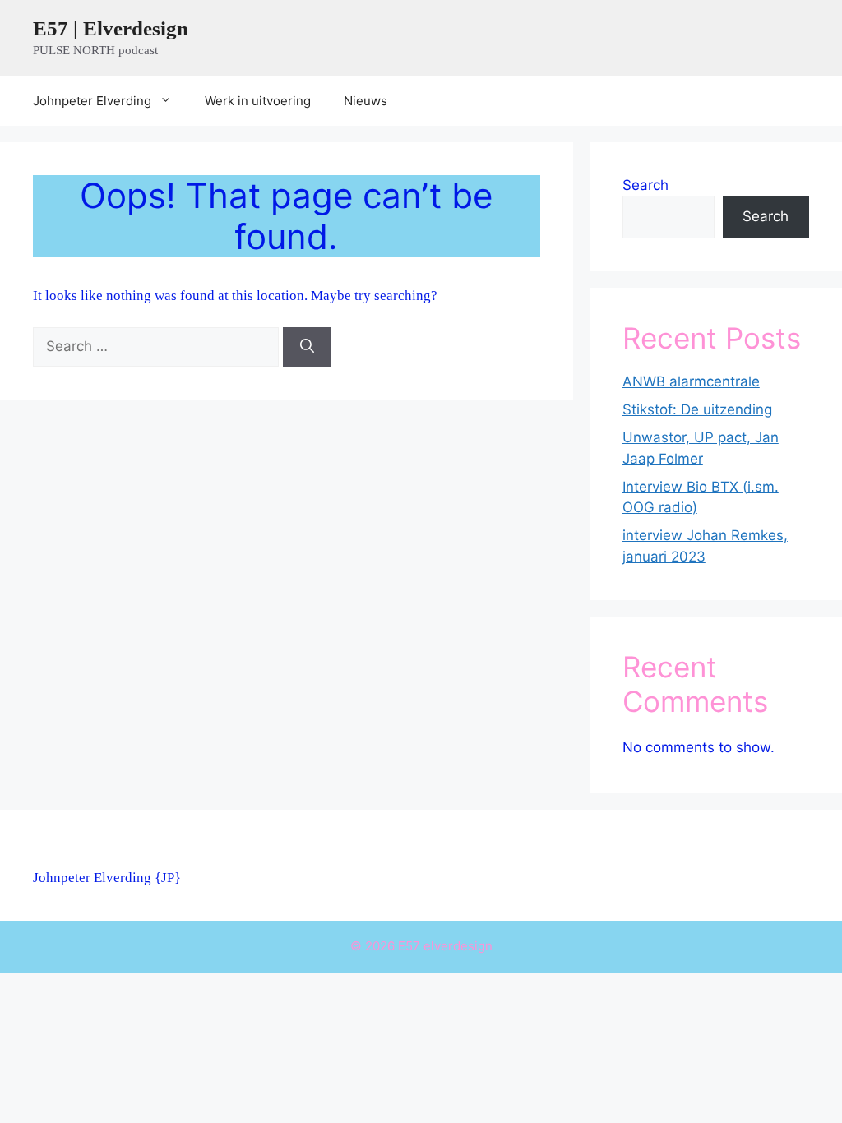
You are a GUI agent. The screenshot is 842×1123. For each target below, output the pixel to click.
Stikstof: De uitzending (697, 409)
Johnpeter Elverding (92, 101)
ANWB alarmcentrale (691, 381)
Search (645, 185)
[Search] (307, 347)
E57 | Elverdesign (110, 28)
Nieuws (365, 101)
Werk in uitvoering (258, 101)
